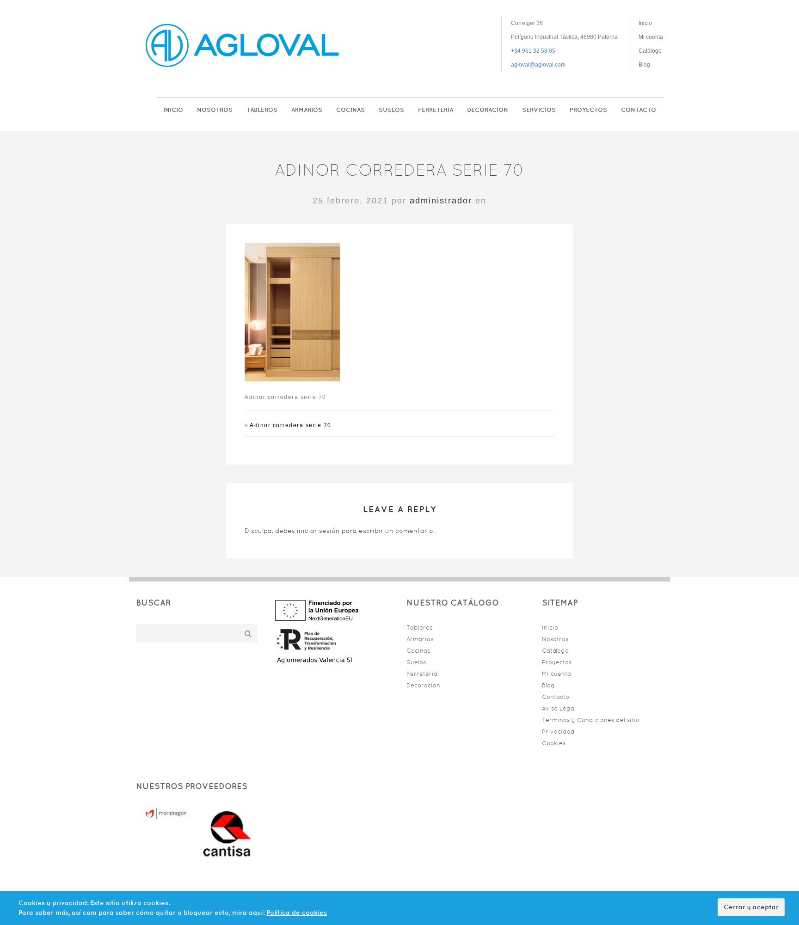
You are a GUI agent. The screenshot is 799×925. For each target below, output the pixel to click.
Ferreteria (435, 109)
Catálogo (650, 51)
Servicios (539, 109)
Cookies (553, 743)
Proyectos (588, 109)
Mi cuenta (651, 37)
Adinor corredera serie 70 (291, 425)
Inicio (645, 23)
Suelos (391, 109)
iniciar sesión (318, 530)
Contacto (638, 109)
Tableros (261, 109)
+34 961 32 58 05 (533, 51)
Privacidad (558, 731)
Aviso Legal (559, 708)
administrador (441, 200)
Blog (644, 64)
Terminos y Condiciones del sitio (590, 720)
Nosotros (215, 109)
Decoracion (487, 109)
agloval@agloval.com (538, 64)
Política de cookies (296, 912)
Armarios (306, 109)
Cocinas (350, 109)
